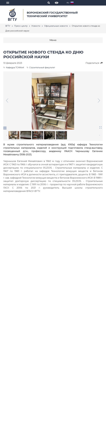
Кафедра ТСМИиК (15, 67)
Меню (53, 40)
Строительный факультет (42, 67)
